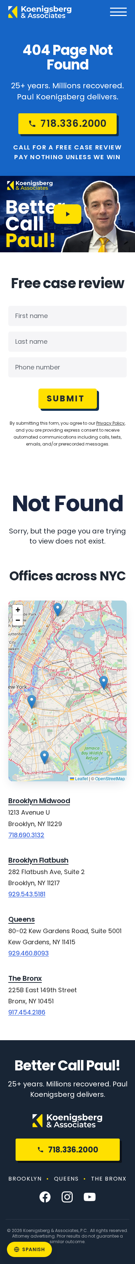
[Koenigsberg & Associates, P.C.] (40, 12)
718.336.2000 (73, 1149)
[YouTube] (90, 1197)
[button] (44, 757)
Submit (66, 398)
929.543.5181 (26, 894)
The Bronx (25, 978)
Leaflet (81, 778)
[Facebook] (45, 1196)
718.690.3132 (26, 835)
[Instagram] (67, 1196)
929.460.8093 (28, 953)
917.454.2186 (26, 1012)
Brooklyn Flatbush (38, 860)
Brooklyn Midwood (39, 801)
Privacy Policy (110, 423)
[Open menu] (118, 12)
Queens (21, 919)
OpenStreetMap (110, 778)
